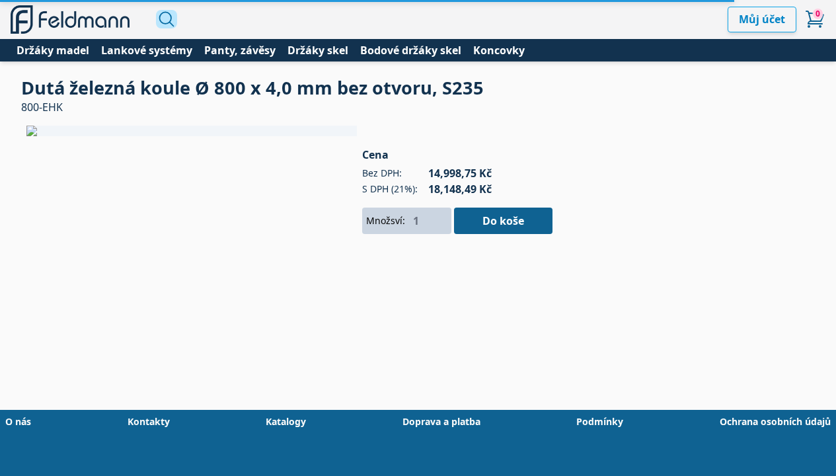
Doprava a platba (441, 421)
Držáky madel (53, 50)
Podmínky (599, 421)
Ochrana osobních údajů (775, 421)
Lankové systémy (146, 50)
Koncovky (499, 50)
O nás (18, 421)
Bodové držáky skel (410, 50)
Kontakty (149, 421)
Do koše (503, 221)
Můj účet (762, 19)
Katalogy (286, 421)
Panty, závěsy (240, 50)
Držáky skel (317, 50)
